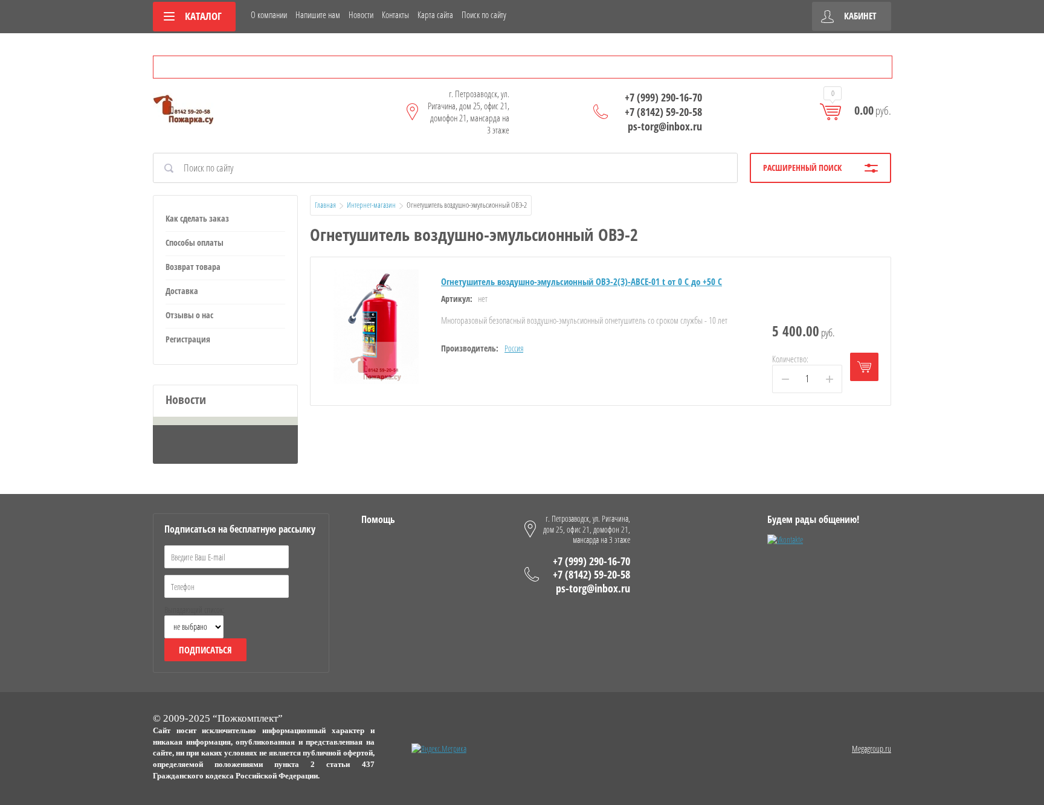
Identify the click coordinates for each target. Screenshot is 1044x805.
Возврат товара (193, 266)
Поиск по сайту (484, 14)
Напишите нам (317, 14)
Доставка (182, 291)
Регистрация (188, 339)
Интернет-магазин (371, 204)
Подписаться (205, 650)
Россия (513, 348)
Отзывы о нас (189, 315)
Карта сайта (435, 14)
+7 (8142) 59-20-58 (663, 111)
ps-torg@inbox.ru (665, 126)
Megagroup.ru (871, 748)
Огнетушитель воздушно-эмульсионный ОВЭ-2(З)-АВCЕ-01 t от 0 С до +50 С (581, 281)
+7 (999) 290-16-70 (663, 97)
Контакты (395, 14)
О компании (269, 14)
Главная (325, 204)
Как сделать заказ (197, 218)
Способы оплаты (195, 242)
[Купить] (864, 367)
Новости (361, 14)
